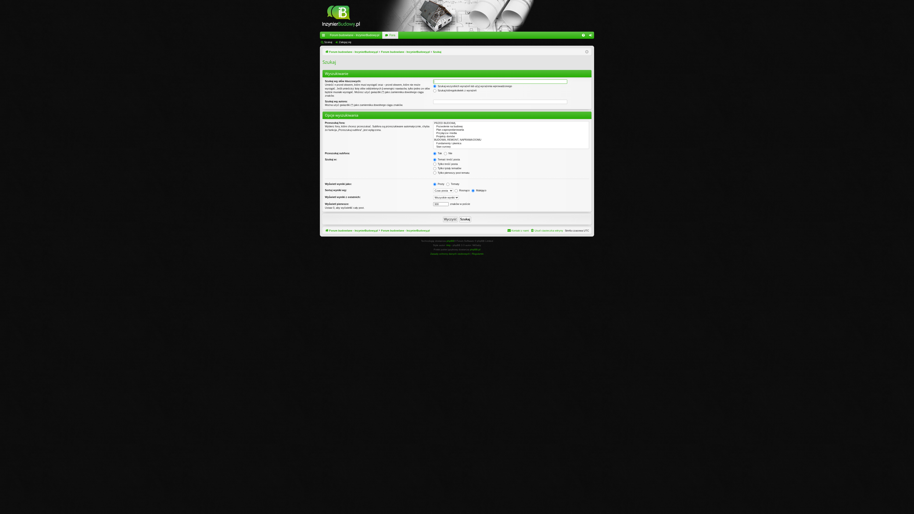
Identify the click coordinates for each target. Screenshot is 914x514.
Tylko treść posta (447, 164)
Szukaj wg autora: (336, 101)
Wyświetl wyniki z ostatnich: (343, 197)
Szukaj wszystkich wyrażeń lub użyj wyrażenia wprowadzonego (474, 86)
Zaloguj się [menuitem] (591, 36)
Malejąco (480, 190)
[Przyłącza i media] (511, 133)
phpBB (450, 241)
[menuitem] (583, 35)
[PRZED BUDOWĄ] (511, 123)
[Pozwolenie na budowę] (511, 126)
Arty (448, 245)
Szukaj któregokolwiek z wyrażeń (457, 90)
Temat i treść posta (448, 159)
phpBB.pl (475, 249)
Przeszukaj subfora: (337, 153)
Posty (440, 184)
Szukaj (328, 42)
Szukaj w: (331, 159)
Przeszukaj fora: (335, 122)
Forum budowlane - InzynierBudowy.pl (354, 35)
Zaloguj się (345, 42)
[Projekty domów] (511, 136)
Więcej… (324, 36)
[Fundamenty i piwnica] (511, 143)
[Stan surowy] (511, 146)
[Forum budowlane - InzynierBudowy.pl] (341, 16)
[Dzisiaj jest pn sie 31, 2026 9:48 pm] (586, 52)
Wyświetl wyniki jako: (338, 184)
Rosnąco (464, 190)
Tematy (454, 184)
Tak (439, 153)
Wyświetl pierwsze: (337, 204)
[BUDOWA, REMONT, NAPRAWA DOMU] (511, 140)
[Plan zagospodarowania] (511, 130)
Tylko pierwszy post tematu (453, 172)
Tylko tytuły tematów (449, 168)
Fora (392, 35)
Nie (450, 153)
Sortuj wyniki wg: (336, 190)
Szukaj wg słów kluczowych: (343, 81)
